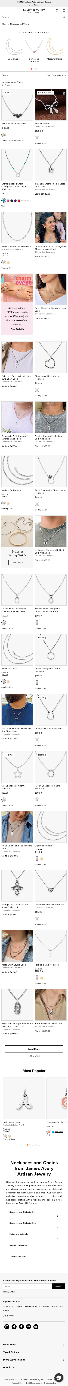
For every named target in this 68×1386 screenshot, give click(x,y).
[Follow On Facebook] (21, 1326)
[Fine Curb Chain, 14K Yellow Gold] (8, 681)
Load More (34, 1049)
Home (5, 23)
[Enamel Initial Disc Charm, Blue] (53, 1132)
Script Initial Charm (12, 1122)
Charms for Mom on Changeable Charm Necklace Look (50, 248)
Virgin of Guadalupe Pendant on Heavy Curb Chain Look (17, 1025)
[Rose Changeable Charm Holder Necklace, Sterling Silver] (37, 504)
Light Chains (14, 58)
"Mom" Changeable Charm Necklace (47, 787)
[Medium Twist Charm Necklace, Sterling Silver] (3, 262)
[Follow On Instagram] (6, 1326)
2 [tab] (33, 69)
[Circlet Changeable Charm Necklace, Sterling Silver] (37, 682)
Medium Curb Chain (11, 490)
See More (24, 200)
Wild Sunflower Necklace (13, 123)
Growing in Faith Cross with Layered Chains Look (14, 437)
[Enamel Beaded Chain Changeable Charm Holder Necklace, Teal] (3, 200)
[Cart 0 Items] (64, 10)
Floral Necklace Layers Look (48, 1023)
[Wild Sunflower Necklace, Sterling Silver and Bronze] (3, 135)
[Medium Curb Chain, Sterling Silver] (3, 503)
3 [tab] (36, 69)
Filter (4, 75)
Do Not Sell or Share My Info (32, 1379)
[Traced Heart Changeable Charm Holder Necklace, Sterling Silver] (3, 622)
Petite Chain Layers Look (13, 964)
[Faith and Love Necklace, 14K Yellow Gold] (41, 978)
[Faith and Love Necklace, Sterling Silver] (37, 977)
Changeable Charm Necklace (49, 728)
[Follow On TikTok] (14, 1326)
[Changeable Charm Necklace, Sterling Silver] (37, 740)
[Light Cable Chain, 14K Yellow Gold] (41, 858)
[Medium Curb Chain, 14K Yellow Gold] (8, 503)
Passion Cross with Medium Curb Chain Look (48, 437)
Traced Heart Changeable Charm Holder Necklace (13, 610)
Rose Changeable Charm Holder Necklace (50, 491)
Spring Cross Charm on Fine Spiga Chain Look (15, 906)
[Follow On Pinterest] (28, 1326)
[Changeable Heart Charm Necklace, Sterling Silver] (37, 390)
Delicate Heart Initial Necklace (49, 904)
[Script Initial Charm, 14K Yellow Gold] (9, 1136)
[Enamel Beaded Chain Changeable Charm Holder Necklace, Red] (19, 200)
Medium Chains (54, 58)
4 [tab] (35, 1145)
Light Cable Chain (43, 845)
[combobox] (34, 17)
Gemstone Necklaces (34, 60)
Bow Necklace (42, 123)
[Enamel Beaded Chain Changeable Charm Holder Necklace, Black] (11, 200)
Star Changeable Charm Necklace (13, 787)
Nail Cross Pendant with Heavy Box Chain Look (16, 730)
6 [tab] (39, 1145)
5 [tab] (37, 1145)
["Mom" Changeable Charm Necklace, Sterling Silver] (37, 800)
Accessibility (17, 1383)
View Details (34, 4)
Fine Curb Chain (9, 668)
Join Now (8, 1315)
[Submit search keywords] (65, 17)
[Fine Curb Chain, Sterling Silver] (3, 681)
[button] (58, 1377)
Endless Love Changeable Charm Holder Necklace (47, 610)
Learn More (17, 562)
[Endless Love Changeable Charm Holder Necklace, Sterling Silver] (37, 622)
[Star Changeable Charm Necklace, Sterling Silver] (3, 800)
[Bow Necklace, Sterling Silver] (37, 138)
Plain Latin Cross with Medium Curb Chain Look (16, 377)
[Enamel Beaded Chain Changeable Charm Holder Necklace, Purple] (15, 200)
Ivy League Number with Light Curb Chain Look (49, 551)
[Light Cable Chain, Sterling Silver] (37, 858)
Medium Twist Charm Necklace (16, 246)
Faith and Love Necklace (47, 964)
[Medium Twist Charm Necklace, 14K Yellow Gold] (8, 262)
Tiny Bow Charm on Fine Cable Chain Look (50, 185)
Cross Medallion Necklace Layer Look (50, 309)
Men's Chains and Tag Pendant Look (16, 847)
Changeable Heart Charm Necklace (47, 377)
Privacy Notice (9, 1291)
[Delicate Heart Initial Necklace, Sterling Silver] (37, 919)
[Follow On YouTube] (35, 1326)
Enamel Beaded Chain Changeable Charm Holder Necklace (14, 186)
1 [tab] (31, 69)
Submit (59, 1286)
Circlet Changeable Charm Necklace (47, 670)
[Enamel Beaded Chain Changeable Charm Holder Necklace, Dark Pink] (8, 200)
